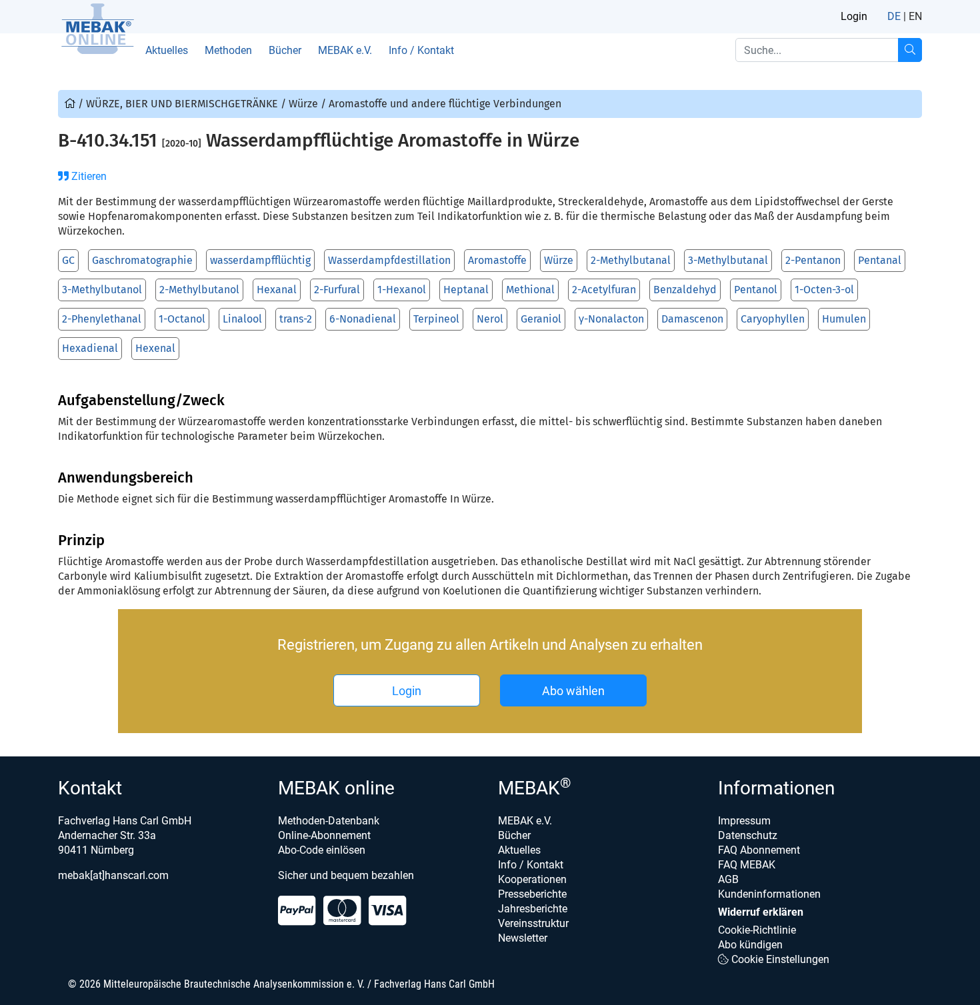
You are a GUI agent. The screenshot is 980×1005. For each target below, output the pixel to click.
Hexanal (277, 289)
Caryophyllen (773, 319)
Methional (530, 289)
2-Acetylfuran (604, 289)
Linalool (242, 319)
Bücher (285, 50)
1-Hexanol (401, 289)
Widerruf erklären (760, 912)
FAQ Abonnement (759, 850)
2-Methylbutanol (199, 289)
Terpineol (436, 319)
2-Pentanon (813, 260)
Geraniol (541, 319)
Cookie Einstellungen (779, 959)
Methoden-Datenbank (328, 820)
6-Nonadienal (362, 319)
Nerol (490, 319)
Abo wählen (573, 691)
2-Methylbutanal (631, 260)
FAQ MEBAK (746, 864)
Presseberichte (532, 894)
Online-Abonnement (324, 835)
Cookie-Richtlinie (757, 930)
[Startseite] (97, 28)
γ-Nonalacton (611, 319)
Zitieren (88, 176)
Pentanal (879, 260)
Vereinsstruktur (533, 923)
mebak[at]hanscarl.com (113, 875)
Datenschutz (747, 835)
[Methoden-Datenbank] (71, 103)
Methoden (228, 50)
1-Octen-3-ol (824, 289)
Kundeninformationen (769, 894)
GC (68, 260)
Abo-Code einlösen (321, 850)
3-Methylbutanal (728, 260)
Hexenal (155, 348)
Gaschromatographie (142, 260)
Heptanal (466, 289)
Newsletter (522, 938)
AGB (728, 879)
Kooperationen (532, 879)
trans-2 (295, 319)
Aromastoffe (497, 260)
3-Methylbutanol (102, 289)
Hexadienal (90, 348)
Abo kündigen (750, 944)
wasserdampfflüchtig (260, 260)
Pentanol (755, 289)
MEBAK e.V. (345, 50)
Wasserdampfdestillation (389, 260)
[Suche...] (910, 50)
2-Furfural (337, 289)
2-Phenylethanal (101, 319)
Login (854, 16)
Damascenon (692, 319)
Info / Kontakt (421, 50)
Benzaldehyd (685, 289)
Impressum (744, 820)
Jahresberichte (532, 908)
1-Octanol (182, 319)
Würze (558, 260)
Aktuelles (166, 50)
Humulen (844, 319)
